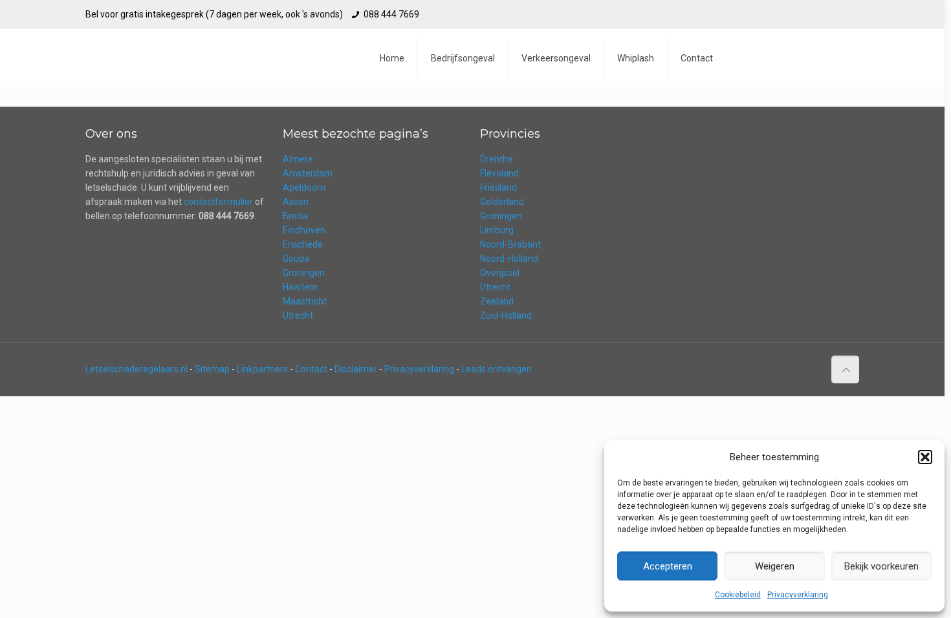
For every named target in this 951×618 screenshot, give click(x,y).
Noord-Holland (509, 258)
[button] (925, 457)
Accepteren (667, 566)
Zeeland (497, 301)
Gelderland (502, 202)
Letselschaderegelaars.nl (136, 369)
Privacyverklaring (797, 594)
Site (203, 369)
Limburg (497, 230)
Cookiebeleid (738, 594)
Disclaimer (355, 369)
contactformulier (218, 202)
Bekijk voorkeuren (881, 566)
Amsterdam (308, 173)
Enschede (303, 244)
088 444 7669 (391, 14)
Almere (298, 159)
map (220, 369)
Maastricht (305, 301)
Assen (296, 202)
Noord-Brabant (510, 244)
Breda (295, 216)
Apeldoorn (304, 187)
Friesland (498, 187)
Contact (311, 369)
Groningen (304, 273)
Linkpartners (262, 369)
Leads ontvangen (496, 369)
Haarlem (300, 287)
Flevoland (499, 173)
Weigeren (774, 566)
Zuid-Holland (506, 315)
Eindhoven (304, 230)
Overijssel (499, 273)
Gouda (296, 258)
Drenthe (496, 159)
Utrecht (298, 315)
